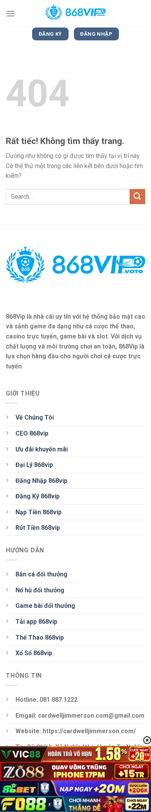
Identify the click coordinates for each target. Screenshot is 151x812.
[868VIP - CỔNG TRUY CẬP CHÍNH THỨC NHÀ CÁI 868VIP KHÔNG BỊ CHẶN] (75, 13)
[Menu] (10, 13)
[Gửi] (137, 196)
